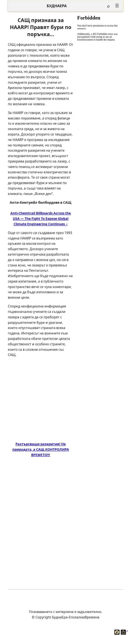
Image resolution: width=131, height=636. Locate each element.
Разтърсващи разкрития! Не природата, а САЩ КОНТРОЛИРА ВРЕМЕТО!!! (40, 449)
